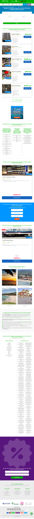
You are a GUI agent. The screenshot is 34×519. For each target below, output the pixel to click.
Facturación (21, 515)
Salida (24, 15)
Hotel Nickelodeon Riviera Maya (17, 492)
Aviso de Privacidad (17, 515)
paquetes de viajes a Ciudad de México (15, 317)
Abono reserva (30, 515)
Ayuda (27, 515)
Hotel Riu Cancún (17, 493)
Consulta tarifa (27, 52)
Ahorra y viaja (18, 516)
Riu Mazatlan (17, 491)
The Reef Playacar (27, 493)
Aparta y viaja (15, 516)
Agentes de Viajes (24, 515)
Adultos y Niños (17, 18)
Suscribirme (17, 477)
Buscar (17, 23)
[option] (17, 182)
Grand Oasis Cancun (17, 490)
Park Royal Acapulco (27, 492)
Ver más (16, 42)
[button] (12, 4)
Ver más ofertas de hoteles (18, 100)
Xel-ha (7, 491)
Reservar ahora (27, 36)
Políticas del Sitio (13, 515)
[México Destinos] (5, 1)
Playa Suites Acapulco (27, 494)
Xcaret (7, 490)
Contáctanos (9, 515)
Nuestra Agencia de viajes (5, 515)
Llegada (10, 15)
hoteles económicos (23, 322)
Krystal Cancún (17, 494)
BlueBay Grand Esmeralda (27, 491)
